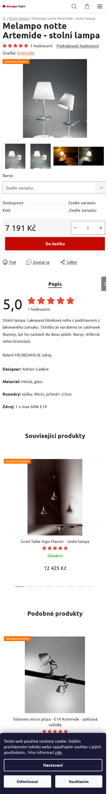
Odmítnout (27, 781)
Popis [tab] (55, 284)
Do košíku (55, 243)
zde (58, 752)
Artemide (26, 52)
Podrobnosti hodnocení (78, 45)
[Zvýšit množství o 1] (101, 227)
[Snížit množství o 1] (75, 227)
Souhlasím (79, 781)
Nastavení (53, 765)
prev (5, 486)
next (105, 486)
